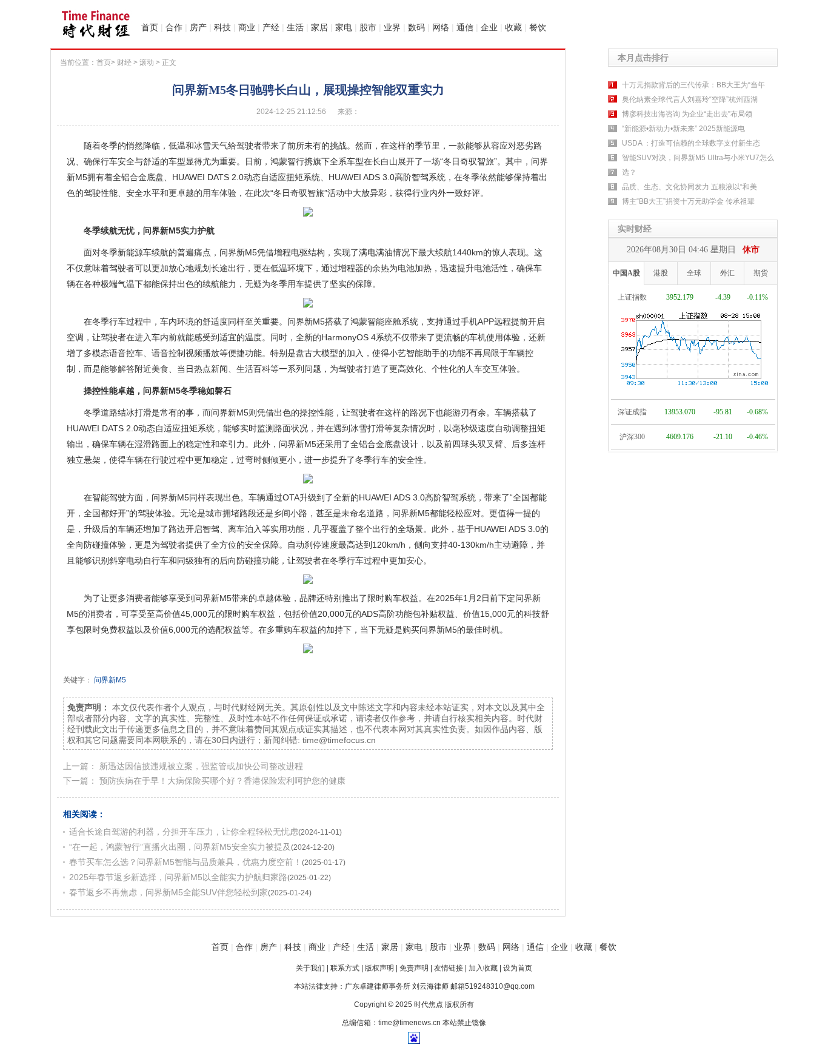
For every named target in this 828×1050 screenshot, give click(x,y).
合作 (173, 27)
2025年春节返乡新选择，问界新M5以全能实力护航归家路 (178, 877)
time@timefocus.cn (339, 740)
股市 (367, 27)
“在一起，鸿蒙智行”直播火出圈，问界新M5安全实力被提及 (180, 847)
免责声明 (414, 968)
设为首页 (517, 968)
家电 (343, 27)
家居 (319, 27)
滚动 (146, 62)
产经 (270, 27)
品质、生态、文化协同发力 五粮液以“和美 (689, 187)
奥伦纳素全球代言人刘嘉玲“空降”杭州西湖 (690, 99)
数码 (416, 27)
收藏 (513, 27)
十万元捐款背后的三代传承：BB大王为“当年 (693, 85)
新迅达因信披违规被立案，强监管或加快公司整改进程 (201, 766)
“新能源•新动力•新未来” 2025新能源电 (683, 128)
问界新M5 (110, 680)
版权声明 (379, 968)
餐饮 (537, 27)
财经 (124, 62)
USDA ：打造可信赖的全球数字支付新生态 (691, 143)
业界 (392, 27)
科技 (222, 27)
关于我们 (310, 968)
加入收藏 (483, 968)
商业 (246, 27)
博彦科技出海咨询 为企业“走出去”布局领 (687, 114)
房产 (198, 27)
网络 (440, 27)
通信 (464, 27)
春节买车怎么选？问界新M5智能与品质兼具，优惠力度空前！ (185, 862)
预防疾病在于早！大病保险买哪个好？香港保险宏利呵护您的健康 (222, 781)
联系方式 (344, 968)
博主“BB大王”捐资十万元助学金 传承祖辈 (688, 201)
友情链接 (448, 968)
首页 (149, 27)
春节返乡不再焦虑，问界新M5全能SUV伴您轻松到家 (168, 892)
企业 (489, 27)
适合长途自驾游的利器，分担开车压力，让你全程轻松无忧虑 (183, 831)
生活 (295, 27)
